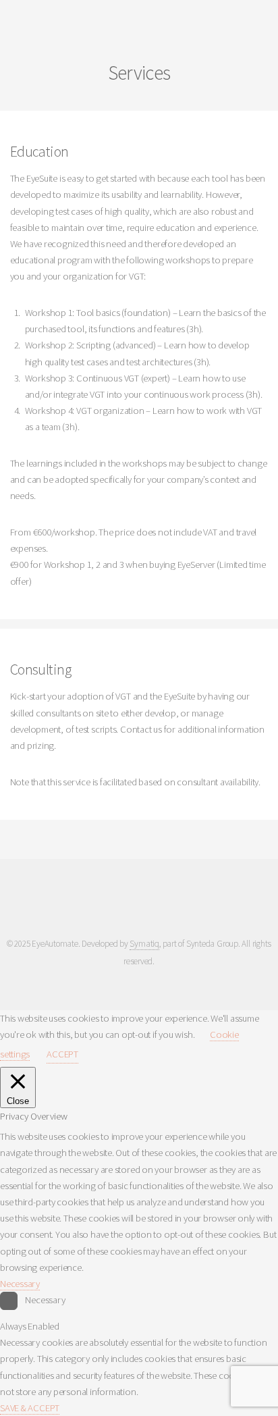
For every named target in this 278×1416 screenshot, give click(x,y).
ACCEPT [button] (62, 1054)
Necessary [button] (20, 1284)
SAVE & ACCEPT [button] (29, 1408)
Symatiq (144, 943)
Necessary (45, 1300)
